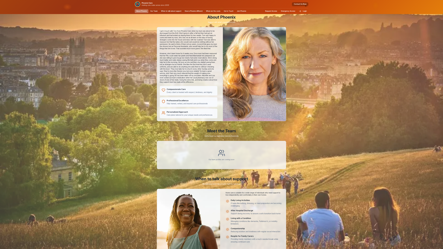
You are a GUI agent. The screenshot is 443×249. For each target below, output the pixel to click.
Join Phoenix (241, 11)
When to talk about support (171, 11)
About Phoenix (141, 11)
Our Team (154, 11)
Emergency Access (288, 11)
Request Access (271, 11)
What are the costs (213, 11)
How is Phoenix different (194, 11)
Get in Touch (228, 11)
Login (305, 11)
